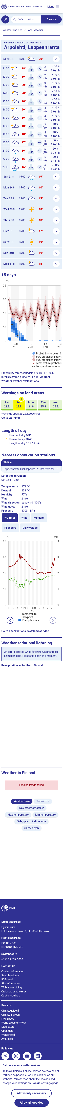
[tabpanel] (31, 578)
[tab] (10, 517)
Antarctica (7, 1038)
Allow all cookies (31, 1102)
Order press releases (14, 991)
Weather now (22, 801)
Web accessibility (11, 987)
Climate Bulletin (10, 1014)
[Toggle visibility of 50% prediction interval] (47, 360)
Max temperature (18, 814)
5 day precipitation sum (31, 821)
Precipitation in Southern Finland (22, 665)
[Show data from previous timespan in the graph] (10, 620)
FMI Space (7, 1018)
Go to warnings (10, 417)
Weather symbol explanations (20, 381)
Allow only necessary (31, 1093)
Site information (10, 983)
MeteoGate (7, 1026)
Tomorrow (42, 801)
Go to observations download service (25, 631)
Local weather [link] (35, 30)
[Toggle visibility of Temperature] (27, 614)
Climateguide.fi (10, 1010)
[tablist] (31, 523)
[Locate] (5, 19)
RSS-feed (7, 979)
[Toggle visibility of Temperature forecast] (46, 366)
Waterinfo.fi (8, 1034)
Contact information (12, 971)
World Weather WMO (13, 1022)
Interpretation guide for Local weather (25, 377)
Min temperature (45, 814)
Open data (7, 1030)
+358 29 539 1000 (12, 959)
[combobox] (28, 19)
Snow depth (31, 828)
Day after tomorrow (31, 808)
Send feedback (10, 975)
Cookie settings (10, 995)
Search (51, 19)
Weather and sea (12, 30)
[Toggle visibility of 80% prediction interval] (47, 356)
